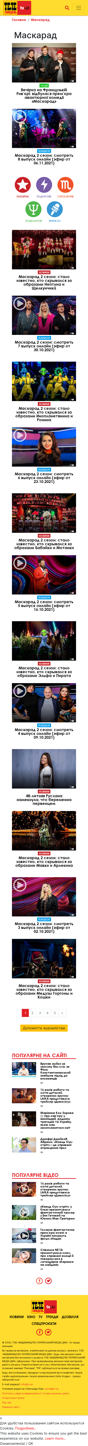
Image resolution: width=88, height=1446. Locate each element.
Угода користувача (13, 1397)
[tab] (39, 1280)
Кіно (31, 1317)
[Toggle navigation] (79, 8)
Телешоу (44, 151)
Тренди (52, 1317)
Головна (19, 20)
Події (44, 85)
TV (41, 1317)
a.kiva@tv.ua (51, 1388)
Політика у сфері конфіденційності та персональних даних (35, 1393)
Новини (44, 272)
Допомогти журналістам (44, 1028)
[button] (67, 8)
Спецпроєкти (44, 1324)
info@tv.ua (27, 1384)
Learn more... (55, 1438)
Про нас (6, 1402)
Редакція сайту (11, 1406)
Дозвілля (70, 1317)
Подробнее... (26, 1428)
